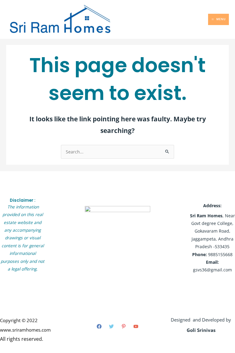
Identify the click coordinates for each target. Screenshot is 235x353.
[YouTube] (135, 326)
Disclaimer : (22, 200)
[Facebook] (99, 326)
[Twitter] (111, 326)
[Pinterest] (123, 326)
